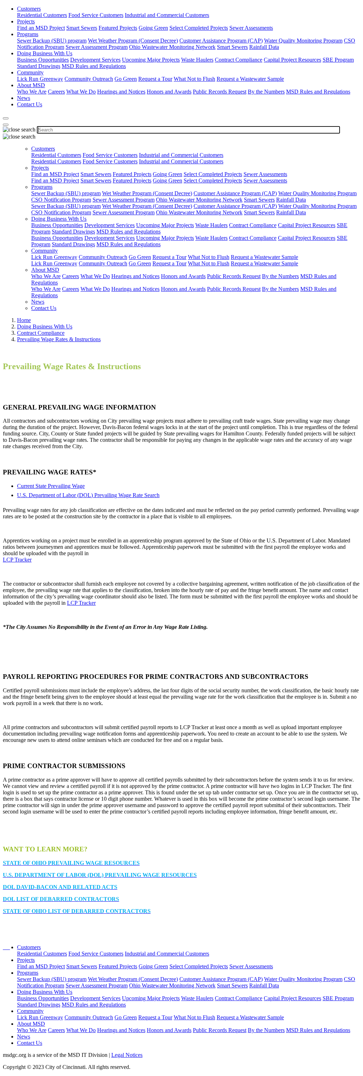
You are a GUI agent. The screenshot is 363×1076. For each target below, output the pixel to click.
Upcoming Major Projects (151, 60)
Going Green (153, 28)
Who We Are (31, 92)
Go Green (126, 79)
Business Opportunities (43, 60)
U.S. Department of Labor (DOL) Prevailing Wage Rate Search (88, 495)
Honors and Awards (169, 92)
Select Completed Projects (198, 28)
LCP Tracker (17, 560)
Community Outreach (89, 79)
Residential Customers (42, 15)
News (23, 98)
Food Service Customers (95, 15)
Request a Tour (155, 79)
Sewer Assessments (251, 28)
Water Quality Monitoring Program (303, 41)
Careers (56, 92)
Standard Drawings (38, 66)
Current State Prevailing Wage (51, 486)
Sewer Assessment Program (97, 47)
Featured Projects (118, 28)
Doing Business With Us (44, 53)
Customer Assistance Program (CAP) (221, 41)
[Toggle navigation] (6, 125)
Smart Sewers (81, 28)
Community (30, 72)
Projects (26, 21)
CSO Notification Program (61, 200)
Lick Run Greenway (40, 79)
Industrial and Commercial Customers (167, 15)
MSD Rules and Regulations (94, 66)
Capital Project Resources (292, 60)
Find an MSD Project (41, 28)
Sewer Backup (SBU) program (51, 41)
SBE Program (338, 60)
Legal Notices (127, 1055)
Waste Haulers (197, 60)
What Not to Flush (194, 79)
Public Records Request (219, 92)
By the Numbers (266, 92)
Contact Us (29, 104)
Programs (27, 34)
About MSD (31, 85)
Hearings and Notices (121, 92)
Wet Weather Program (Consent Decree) (133, 41)
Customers (29, 9)
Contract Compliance (238, 60)
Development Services (95, 60)
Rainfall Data (264, 47)
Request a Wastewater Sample (250, 79)
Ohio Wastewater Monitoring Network (172, 47)
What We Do (81, 92)
